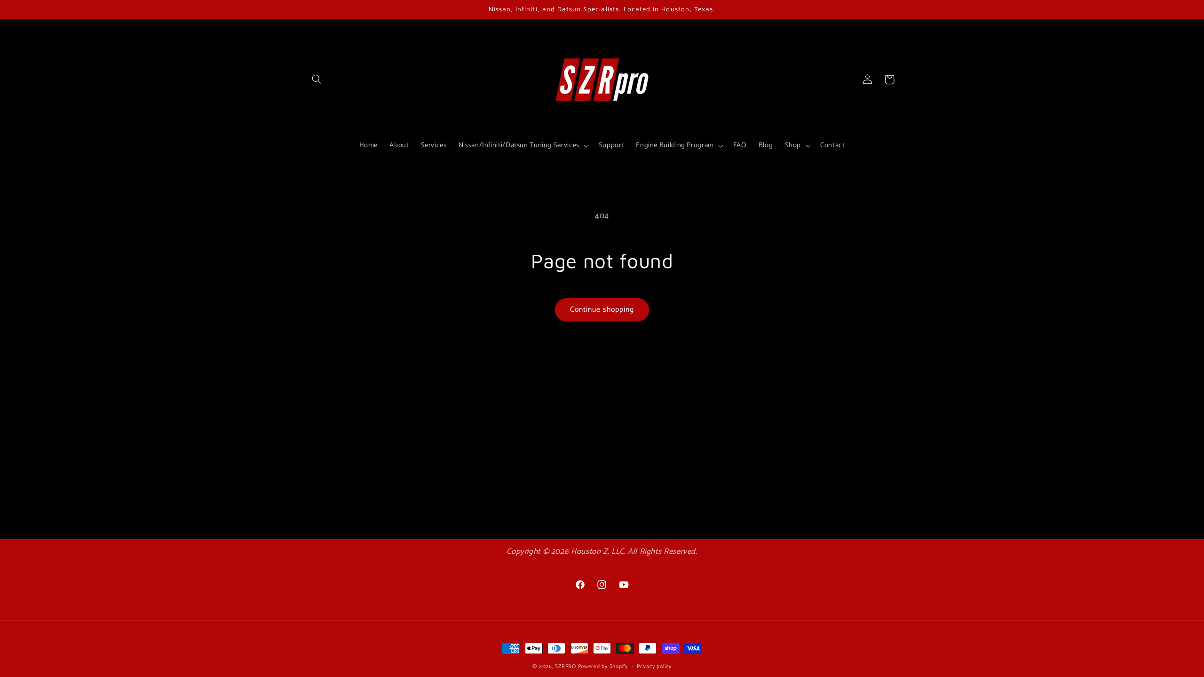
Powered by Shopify (603, 666)
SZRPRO (565, 666)
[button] (316, 79)
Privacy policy (654, 666)
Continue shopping (602, 310)
